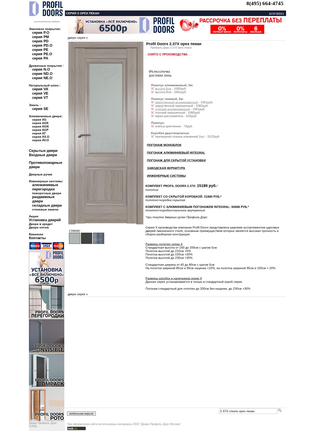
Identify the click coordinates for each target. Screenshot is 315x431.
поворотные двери (46, 193)
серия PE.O (42, 54)
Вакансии (36, 234)
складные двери (47, 205)
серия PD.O (42, 45)
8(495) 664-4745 (265, 3)
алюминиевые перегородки (45, 187)
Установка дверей (45, 220)
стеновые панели (45, 209)
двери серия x (78, 37)
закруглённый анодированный (176, 102)
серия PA (40, 58)
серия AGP (40, 130)
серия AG (39, 119)
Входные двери (43, 155)
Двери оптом (39, 227)
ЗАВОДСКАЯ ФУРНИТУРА (166, 168)
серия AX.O (40, 136)
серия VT (40, 98)
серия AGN (40, 126)
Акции (33, 216)
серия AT (39, 133)
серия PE (40, 50)
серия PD (40, 41)
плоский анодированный (172, 109)
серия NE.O (42, 78)
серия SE (40, 109)
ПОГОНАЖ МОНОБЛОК (164, 145)
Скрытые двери (43, 151)
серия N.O (41, 69)
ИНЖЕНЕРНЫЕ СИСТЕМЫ (166, 176)
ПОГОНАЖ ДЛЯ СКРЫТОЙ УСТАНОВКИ (176, 160)
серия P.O (40, 33)
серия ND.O (42, 74)
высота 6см (163, 88)
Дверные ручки (40, 174)
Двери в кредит (41, 224)
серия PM (40, 37)
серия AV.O (40, 140)
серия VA (40, 89)
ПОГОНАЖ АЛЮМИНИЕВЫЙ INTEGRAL (176, 152)
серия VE (40, 93)
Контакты (37, 238)
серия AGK (40, 123)
